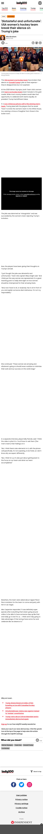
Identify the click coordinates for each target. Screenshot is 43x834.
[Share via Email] (40, 42)
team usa (18, 745)
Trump (33, 8)
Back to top (37, 771)
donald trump (28, 745)
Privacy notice (21, 799)
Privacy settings (21, 803)
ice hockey (11, 16)
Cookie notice (21, 808)
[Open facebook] (13, 784)
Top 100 (5, 8)
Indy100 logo (22, 3)
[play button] (21, 59)
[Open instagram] (29, 784)
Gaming (23, 8)
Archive (21, 812)
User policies (21, 795)
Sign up (4, 724)
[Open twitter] (21, 784)
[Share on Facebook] (33, 42)
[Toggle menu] (3, 3)
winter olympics (7, 745)
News (14, 8)
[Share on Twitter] (36, 42)
